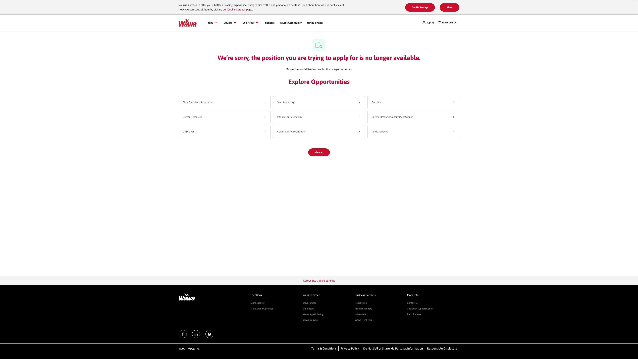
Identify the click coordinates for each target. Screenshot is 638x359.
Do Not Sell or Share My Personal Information (393, 348)
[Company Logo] (188, 22)
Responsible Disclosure (442, 348)
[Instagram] (209, 334)
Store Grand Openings (262, 308)
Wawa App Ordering (313, 314)
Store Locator (258, 302)
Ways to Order (310, 302)
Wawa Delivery (310, 320)
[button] (428, 23)
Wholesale (360, 314)
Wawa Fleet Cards (364, 320)
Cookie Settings (236, 9)
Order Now (308, 308)
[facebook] (183, 334)
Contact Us (413, 302)
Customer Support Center (420, 308)
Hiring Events (315, 22)
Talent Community (291, 22)
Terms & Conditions (323, 348)
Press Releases (415, 314)
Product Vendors (363, 308)
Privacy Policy (350, 348)
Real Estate (361, 302)
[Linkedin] (196, 334)
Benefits (270, 22)
